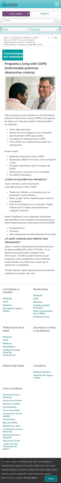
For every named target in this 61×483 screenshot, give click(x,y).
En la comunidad (11, 410)
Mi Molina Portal (41, 317)
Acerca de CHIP (11, 40)
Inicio (6, 38)
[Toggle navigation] (57, 4)
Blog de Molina (10, 422)
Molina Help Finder (13, 365)
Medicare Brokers (42, 372)
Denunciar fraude (11, 440)
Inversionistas (9, 407)
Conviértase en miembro (21, 38)
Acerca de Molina (12, 388)
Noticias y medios (11, 403)
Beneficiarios (40, 289)
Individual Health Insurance (41, 306)
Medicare (7, 305)
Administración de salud (14, 42)
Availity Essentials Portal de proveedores (11, 352)
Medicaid (7, 298)
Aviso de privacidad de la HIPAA (43, 312)
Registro (45, 13)
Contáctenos (9, 419)
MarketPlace (9, 346)
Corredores (39, 365)
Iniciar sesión (15, 14)
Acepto (51, 478)
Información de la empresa (11, 395)
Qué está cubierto (27, 40)
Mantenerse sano (11, 426)
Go (56, 20)
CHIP (35, 38)
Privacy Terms (30, 477)
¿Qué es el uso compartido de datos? (10, 446)
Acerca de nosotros (12, 400)
